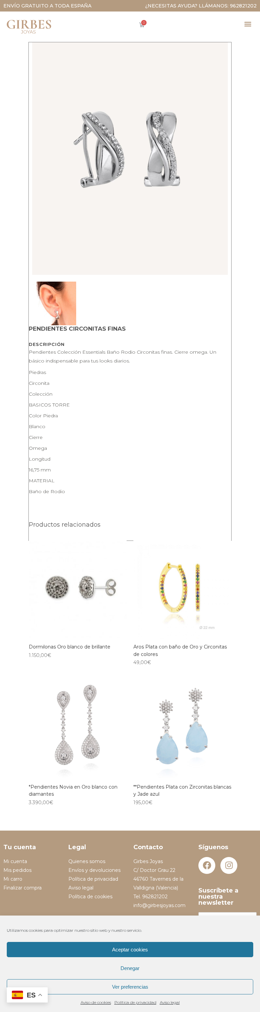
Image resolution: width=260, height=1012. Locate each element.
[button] (247, 23)
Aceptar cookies (130, 949)
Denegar (130, 968)
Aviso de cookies (96, 1002)
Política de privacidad (135, 1002)
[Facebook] (206, 865)
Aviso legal (170, 1002)
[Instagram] (228, 865)
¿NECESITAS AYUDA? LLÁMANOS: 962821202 (201, 6)
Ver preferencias (130, 987)
